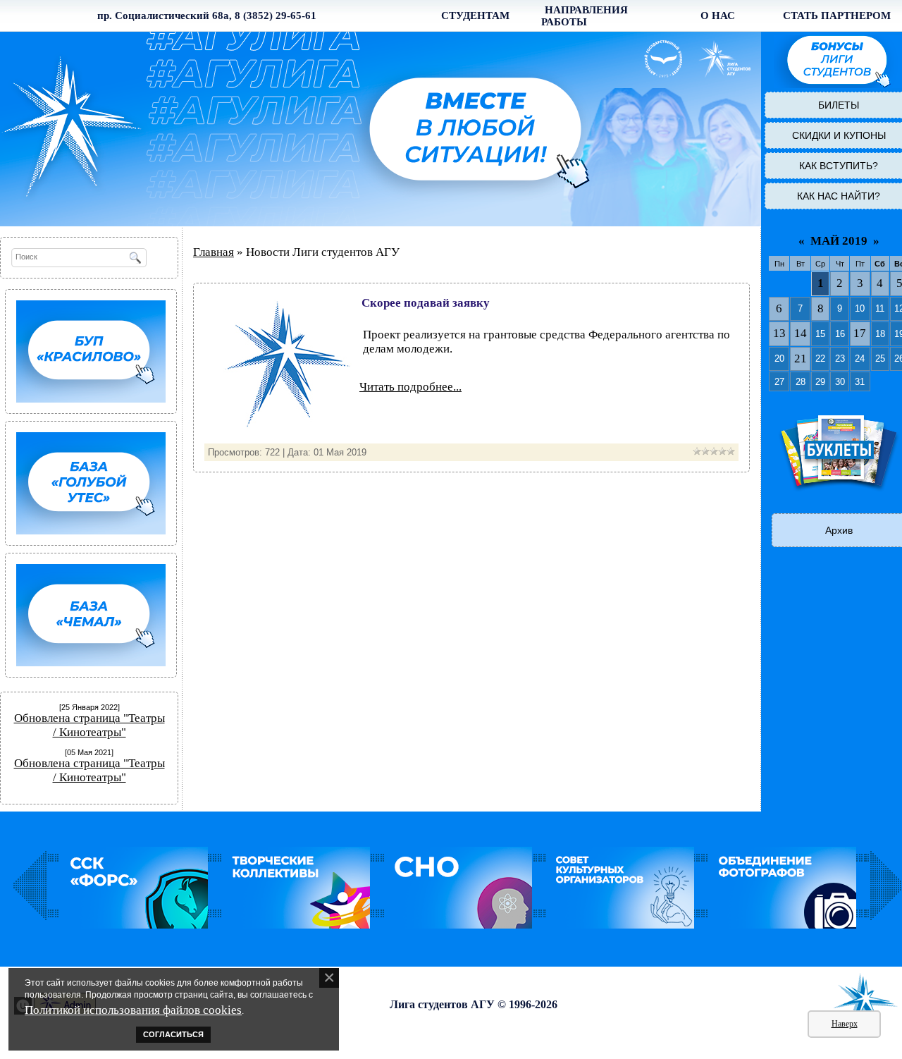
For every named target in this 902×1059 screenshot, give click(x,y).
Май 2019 (838, 240)
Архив (839, 530)
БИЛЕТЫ (838, 105)
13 (779, 333)
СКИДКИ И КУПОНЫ (839, 135)
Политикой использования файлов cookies (133, 1010)
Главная (213, 252)
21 (800, 358)
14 (800, 333)
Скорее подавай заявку (426, 303)
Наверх (845, 1024)
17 (859, 333)
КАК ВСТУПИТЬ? (838, 165)
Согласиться (173, 1034)
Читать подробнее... (410, 386)
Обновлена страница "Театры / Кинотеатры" (89, 725)
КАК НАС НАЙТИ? (838, 196)
